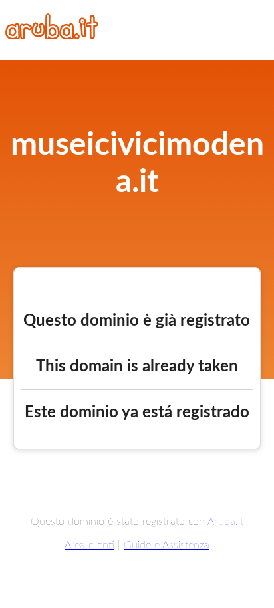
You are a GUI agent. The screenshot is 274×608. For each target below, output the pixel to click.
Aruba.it (225, 521)
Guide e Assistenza (166, 545)
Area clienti (89, 545)
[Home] (51, 36)
